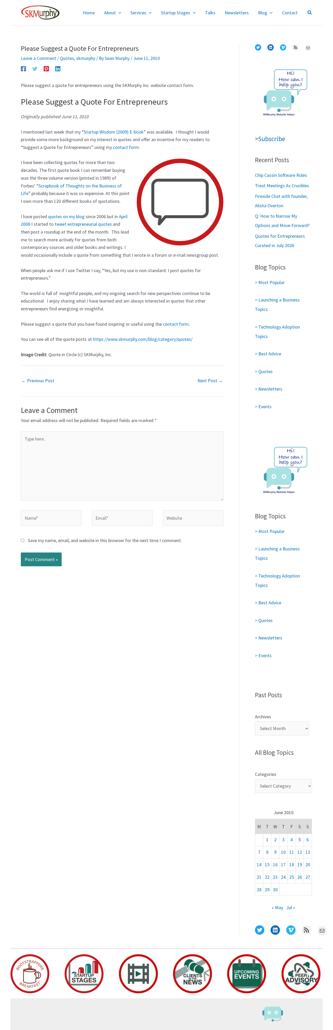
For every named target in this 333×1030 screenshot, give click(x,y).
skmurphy (85, 58)
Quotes (67, 58)
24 (283, 877)
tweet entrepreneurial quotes (83, 224)
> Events (263, 407)
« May (277, 907)
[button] (118, 13)
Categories (265, 774)
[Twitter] (34, 68)
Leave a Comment (38, 58)
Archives (263, 717)
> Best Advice (268, 354)
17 (283, 865)
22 (267, 877)
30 (275, 890)
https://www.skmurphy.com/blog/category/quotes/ (143, 339)
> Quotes (264, 371)
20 (307, 865)
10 (283, 852)
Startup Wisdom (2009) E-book (114, 132)
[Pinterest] (46, 68)
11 (291, 852)
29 (267, 890)
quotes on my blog (66, 216)
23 (275, 877)
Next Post (210, 381)
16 (275, 865)
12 (299, 852)
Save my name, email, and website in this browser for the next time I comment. (105, 540)
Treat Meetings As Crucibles (282, 186)
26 (299, 877)
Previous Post (37, 381)
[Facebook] (23, 68)
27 (307, 877)
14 (259, 865)
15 (267, 865)
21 (259, 877)
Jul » (290, 907)
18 (291, 865)
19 (299, 865)
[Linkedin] (57, 68)
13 (307, 852)
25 (291, 877)
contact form (126, 147)
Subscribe (271, 139)
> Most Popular (270, 282)
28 (259, 890)
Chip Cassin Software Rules (281, 175)
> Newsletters (268, 389)
